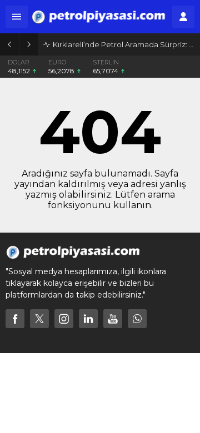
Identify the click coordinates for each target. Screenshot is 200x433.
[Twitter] (39, 318)
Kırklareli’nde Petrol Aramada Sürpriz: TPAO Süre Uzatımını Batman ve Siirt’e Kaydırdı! (123, 44)
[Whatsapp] (137, 318)
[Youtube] (112, 318)
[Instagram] (63, 318)
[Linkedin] (88, 318)
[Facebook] (15, 318)
